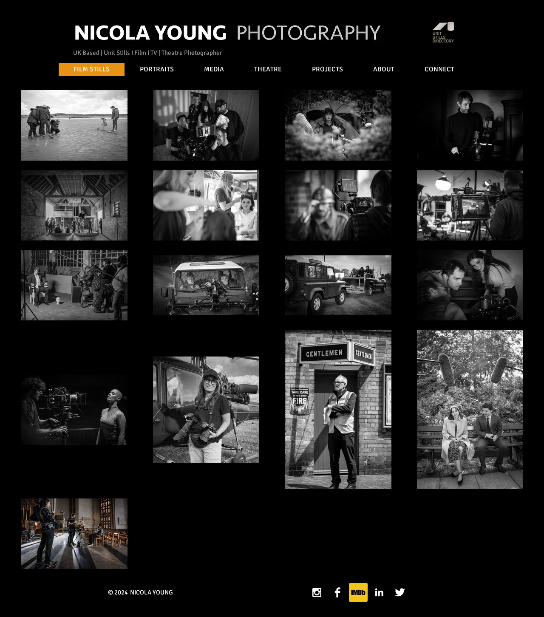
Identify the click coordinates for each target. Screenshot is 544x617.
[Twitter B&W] (400, 592)
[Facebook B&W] (337, 592)
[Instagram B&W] (316, 592)
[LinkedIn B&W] (379, 592)
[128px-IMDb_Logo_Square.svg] (358, 592)
